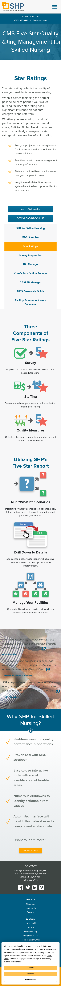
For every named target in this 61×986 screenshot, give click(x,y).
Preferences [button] (16, 962)
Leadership (30, 908)
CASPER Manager (30, 282)
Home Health (31, 923)
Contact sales (30, 208)
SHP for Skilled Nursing (30, 228)
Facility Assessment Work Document (30, 302)
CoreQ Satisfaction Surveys (30, 273)
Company (30, 904)
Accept (30, 968)
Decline (30, 974)
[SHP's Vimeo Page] (41, 887)
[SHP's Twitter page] (27, 887)
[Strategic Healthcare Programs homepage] (13, 6)
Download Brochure (30, 218)
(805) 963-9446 (21, 20)
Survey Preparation (30, 255)
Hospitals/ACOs (30, 935)
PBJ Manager (31, 264)
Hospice (30, 927)
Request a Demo (30, 850)
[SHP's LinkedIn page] (34, 887)
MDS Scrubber (30, 237)
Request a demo (40, 20)
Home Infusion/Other (30, 940)
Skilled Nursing (30, 931)
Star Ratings (30, 246)
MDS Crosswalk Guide (30, 291)
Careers (30, 912)
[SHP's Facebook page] (20, 887)
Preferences (30, 980)
